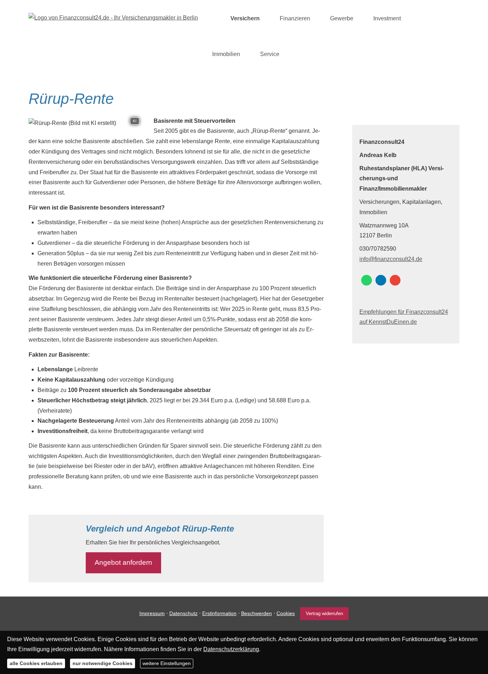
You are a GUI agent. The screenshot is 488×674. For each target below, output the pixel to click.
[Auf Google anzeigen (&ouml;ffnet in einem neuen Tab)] (395, 280)
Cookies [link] (286, 613)
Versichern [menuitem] (245, 18)
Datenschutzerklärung (231, 649)
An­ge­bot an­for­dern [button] (123, 562)
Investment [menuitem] (387, 18)
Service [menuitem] (269, 54)
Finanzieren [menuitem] (295, 18)
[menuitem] (214, 18)
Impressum (152, 613)
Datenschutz (183, 613)
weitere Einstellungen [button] (167, 663)
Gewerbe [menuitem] (341, 18)
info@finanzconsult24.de (390, 259)
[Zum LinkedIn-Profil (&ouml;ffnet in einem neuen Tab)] (380, 280)
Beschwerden (256, 613)
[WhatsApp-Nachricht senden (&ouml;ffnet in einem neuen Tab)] (366, 280)
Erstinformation (219, 613)
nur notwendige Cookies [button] (103, 663)
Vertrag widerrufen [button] (324, 613)
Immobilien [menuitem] (226, 54)
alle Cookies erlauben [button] (36, 663)
